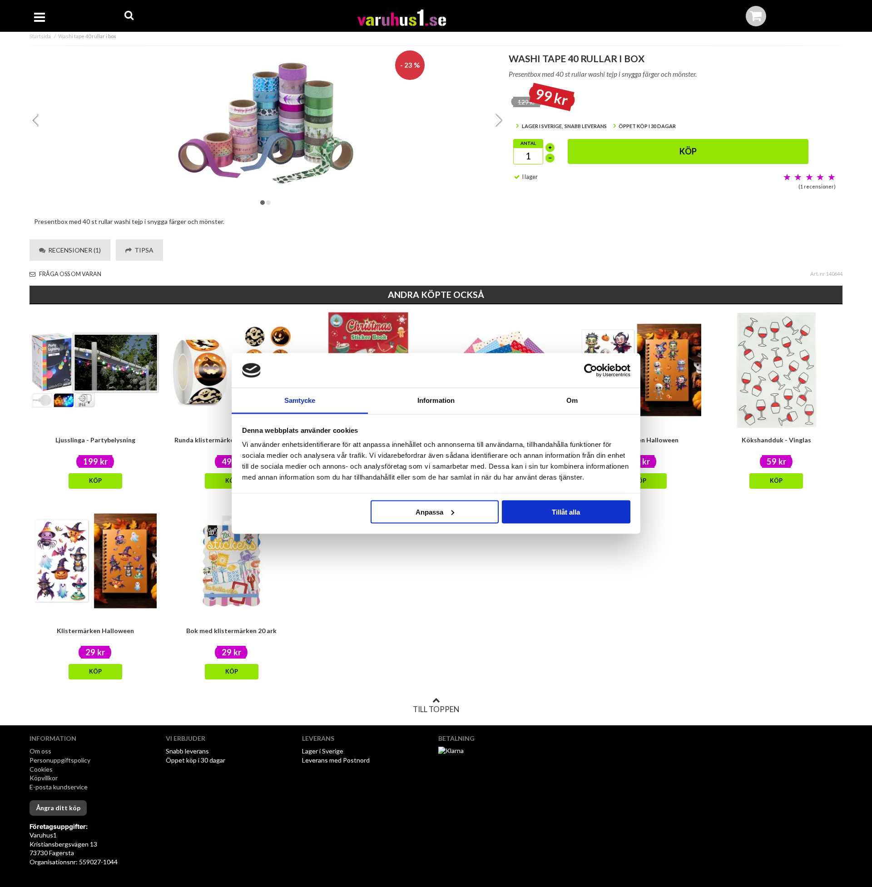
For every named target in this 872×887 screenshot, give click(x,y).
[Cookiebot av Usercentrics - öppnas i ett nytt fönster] (590, 370)
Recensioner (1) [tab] (73, 250)
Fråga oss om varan (69, 274)
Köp (688, 151)
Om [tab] (572, 400)
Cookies (41, 769)
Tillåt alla (566, 511)
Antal (528, 143)
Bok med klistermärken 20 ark (231, 630)
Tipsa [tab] (143, 250)
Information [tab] (436, 400)
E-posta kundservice (59, 787)
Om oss (40, 751)
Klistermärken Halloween (95, 630)
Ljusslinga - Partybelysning (95, 440)
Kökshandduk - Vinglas (776, 440)
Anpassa (429, 511)
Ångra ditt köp (58, 808)
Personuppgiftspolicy (60, 760)
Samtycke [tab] (300, 400)
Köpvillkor (44, 778)
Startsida (40, 36)
